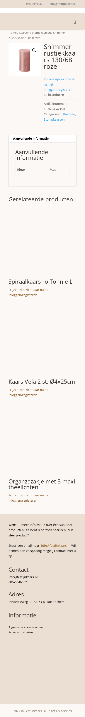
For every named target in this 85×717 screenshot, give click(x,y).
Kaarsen (24, 33)
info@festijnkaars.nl (55, 545)
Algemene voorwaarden (25, 627)
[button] (34, 50)
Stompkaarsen (41, 33)
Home (12, 33)
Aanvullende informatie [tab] (31, 138)
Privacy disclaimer (21, 632)
